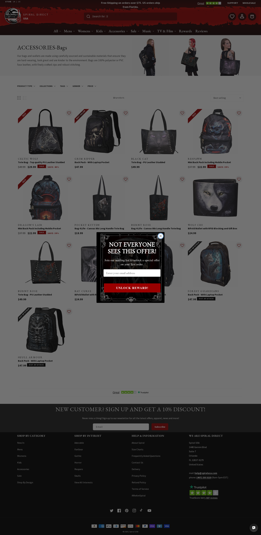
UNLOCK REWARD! (132, 288)
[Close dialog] (160, 236)
